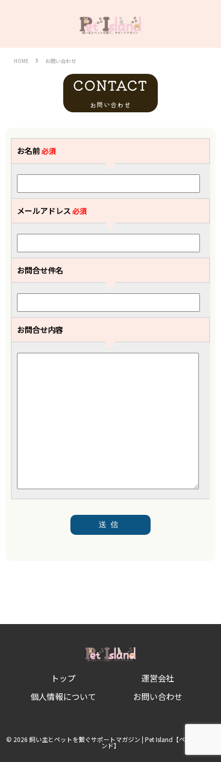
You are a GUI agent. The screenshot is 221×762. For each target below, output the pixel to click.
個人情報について (63, 696)
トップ (63, 678)
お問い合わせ (157, 696)
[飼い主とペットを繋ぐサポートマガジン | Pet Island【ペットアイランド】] (110, 23)
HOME (21, 61)
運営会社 (157, 678)
